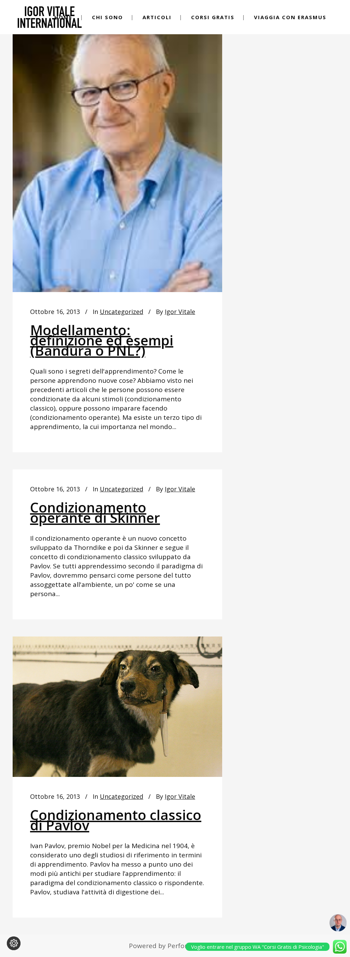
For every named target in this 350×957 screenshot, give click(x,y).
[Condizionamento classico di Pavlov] (117, 707)
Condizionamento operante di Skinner (95, 512)
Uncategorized (121, 311)
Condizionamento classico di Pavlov (115, 819)
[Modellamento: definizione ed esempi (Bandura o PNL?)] (117, 153)
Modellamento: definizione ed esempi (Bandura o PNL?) (101, 340)
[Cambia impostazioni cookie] (14, 943)
